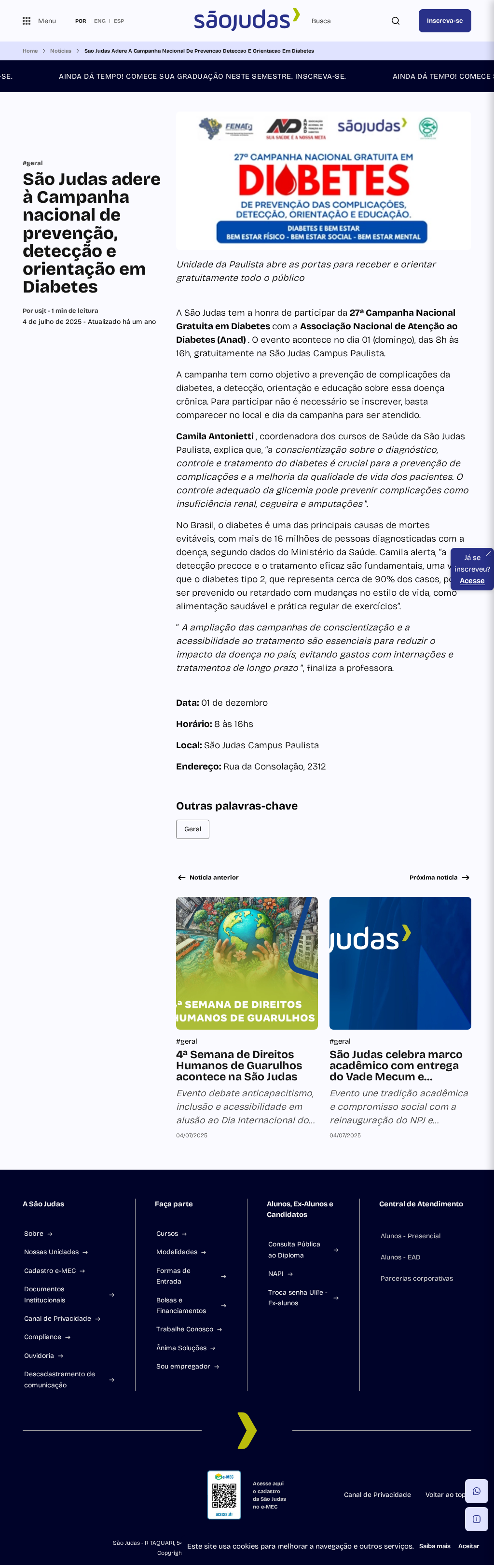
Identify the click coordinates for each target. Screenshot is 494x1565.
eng (100, 20)
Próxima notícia (434, 877)
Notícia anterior (214, 877)
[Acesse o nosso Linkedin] (57, 1495)
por (80, 20)
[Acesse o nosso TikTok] (73, 1495)
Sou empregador (183, 1366)
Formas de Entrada (173, 1276)
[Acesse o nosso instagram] (42, 1495)
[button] (476, 1491)
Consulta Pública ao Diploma (294, 1249)
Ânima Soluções (181, 1348)
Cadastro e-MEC (50, 1271)
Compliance (42, 1337)
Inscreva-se (445, 21)
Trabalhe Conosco (184, 1329)
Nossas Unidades (51, 1252)
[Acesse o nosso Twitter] (88, 1495)
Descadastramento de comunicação (59, 1379)
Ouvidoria (39, 1356)
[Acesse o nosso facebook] (26, 1495)
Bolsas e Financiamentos (181, 1305)
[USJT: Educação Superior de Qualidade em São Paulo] (247, 21)
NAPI (276, 1274)
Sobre (33, 1234)
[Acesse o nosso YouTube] (104, 1495)
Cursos (167, 1234)
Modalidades (176, 1252)
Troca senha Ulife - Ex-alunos (298, 1297)
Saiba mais (435, 1546)
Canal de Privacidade (57, 1318)
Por (60, 311)
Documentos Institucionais (44, 1294)
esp (119, 20)
